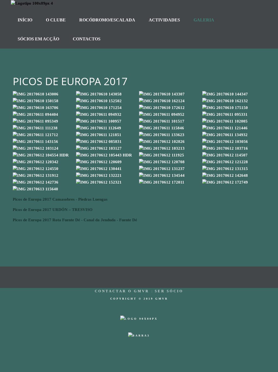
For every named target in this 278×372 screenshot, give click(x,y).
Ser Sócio (169, 291)
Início (25, 20)
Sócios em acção (38, 39)
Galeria (204, 20)
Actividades (164, 20)
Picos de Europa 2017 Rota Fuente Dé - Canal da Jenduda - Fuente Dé (75, 220)
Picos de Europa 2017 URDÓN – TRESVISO (53, 209)
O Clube (56, 20)
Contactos (86, 39)
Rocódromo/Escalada (107, 20)
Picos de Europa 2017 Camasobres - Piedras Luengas (60, 199)
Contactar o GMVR (122, 291)
